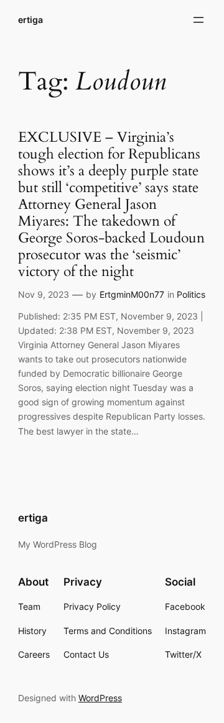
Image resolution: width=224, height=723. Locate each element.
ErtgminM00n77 (132, 294)
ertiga (30, 19)
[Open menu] (198, 19)
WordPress (100, 698)
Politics (191, 294)
